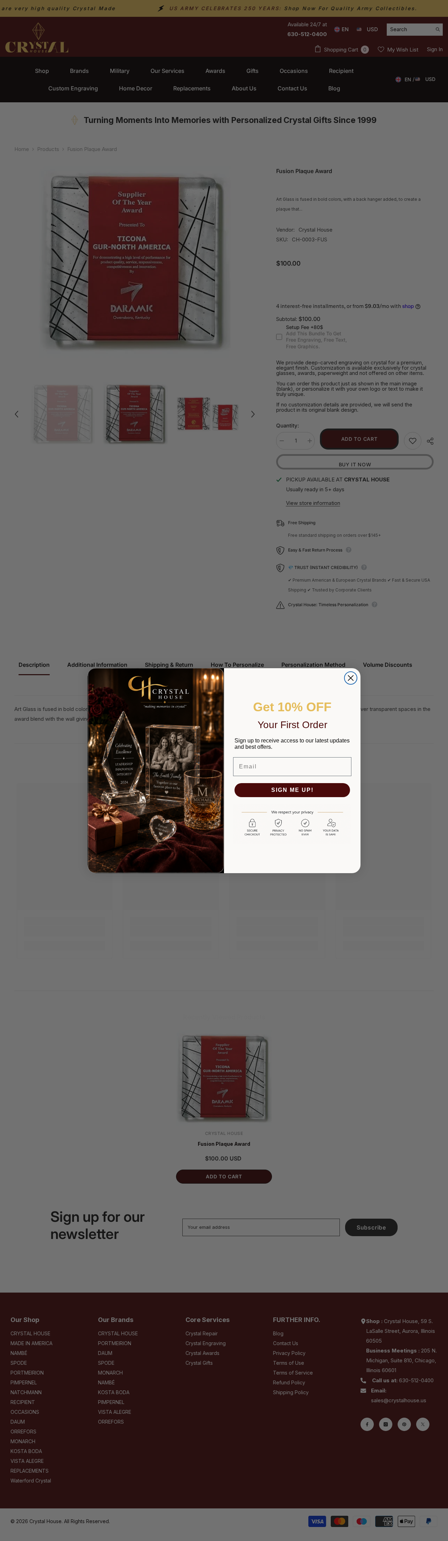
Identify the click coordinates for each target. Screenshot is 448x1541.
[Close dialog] (350, 678)
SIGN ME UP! (292, 790)
